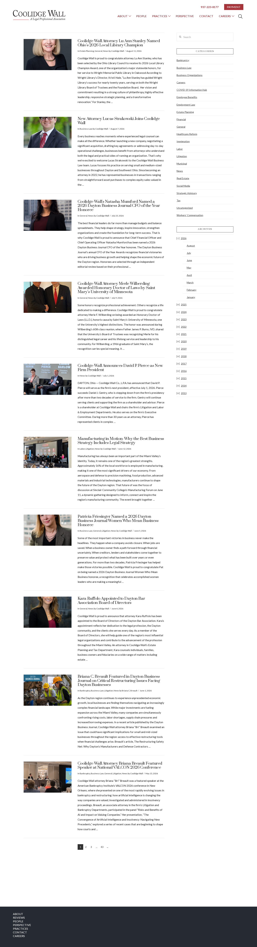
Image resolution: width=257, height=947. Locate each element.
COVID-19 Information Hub (192, 89)
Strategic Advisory (187, 193)
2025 (184, 304)
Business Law (86, 129)
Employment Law (186, 104)
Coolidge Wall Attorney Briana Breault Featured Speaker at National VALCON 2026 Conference (120, 765)
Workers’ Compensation (190, 215)
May (189, 267)
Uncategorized (185, 207)
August (191, 245)
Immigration (183, 141)
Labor (82, 449)
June (189, 260)
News (105, 51)
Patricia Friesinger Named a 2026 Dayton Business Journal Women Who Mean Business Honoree (118, 520)
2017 (184, 363)
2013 (184, 393)
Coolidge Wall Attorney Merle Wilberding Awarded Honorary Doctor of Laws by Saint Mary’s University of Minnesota (116, 287)
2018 (184, 356)
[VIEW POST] (48, 54)
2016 (184, 370)
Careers (181, 82)
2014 (184, 385)
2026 (183, 238)
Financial (181, 119)
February (191, 289)
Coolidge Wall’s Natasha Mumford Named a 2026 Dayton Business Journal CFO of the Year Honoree (119, 205)
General (98, 51)
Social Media (183, 185)
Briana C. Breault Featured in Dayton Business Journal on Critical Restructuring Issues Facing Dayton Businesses (119, 680)
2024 (184, 312)
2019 (184, 348)
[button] (240, 16)
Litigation (89, 449)
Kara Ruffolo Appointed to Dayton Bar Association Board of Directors (111, 600)
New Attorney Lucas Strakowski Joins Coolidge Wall (119, 121)
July (189, 252)
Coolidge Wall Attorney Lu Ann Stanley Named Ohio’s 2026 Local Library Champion (119, 43)
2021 (184, 334)
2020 (184, 341)
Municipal (182, 163)
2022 (184, 326)
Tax (178, 200)
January (191, 297)
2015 (184, 378)
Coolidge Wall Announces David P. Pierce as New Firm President (120, 367)
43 (102, 847)
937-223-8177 (210, 7)
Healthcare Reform (187, 134)
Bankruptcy (85, 690)
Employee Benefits (187, 97)
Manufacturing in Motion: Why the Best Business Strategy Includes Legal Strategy (121, 441)
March (190, 282)
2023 (184, 319)
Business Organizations (189, 75)
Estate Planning (87, 51)
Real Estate (183, 178)
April (189, 275)
